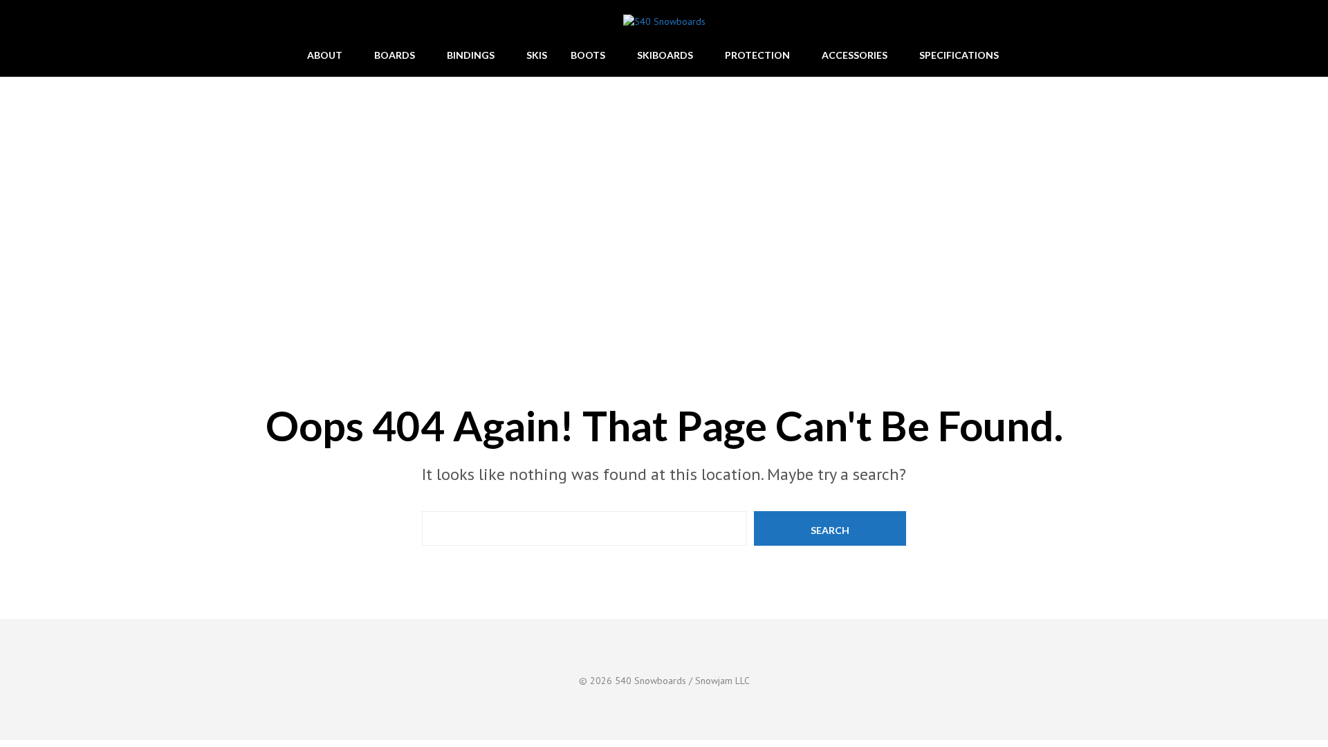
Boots (588, 55)
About (324, 55)
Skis (536, 55)
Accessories (854, 55)
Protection (757, 55)
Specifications (959, 55)
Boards (394, 55)
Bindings (471, 55)
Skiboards (665, 55)
